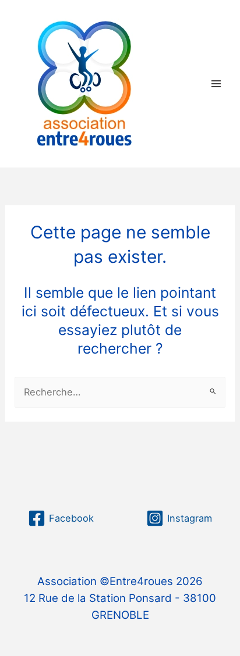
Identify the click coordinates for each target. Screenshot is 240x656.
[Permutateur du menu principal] (215, 83)
